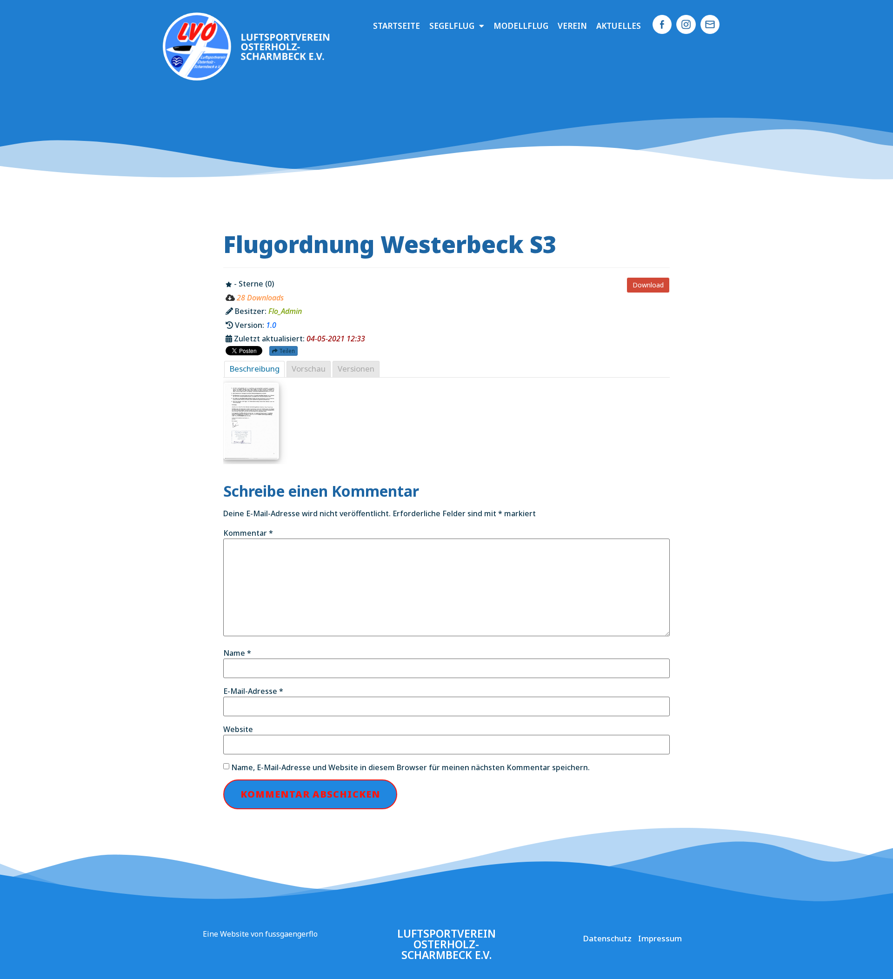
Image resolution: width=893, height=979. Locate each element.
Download (648, 284)
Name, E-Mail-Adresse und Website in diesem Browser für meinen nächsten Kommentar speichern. (410, 767)
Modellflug (520, 25)
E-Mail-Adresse (253, 691)
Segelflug (451, 25)
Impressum (660, 938)
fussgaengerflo (291, 934)
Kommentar (248, 533)
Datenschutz (607, 938)
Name (237, 653)
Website (238, 729)
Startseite (396, 25)
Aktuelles (618, 25)
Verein (572, 25)
